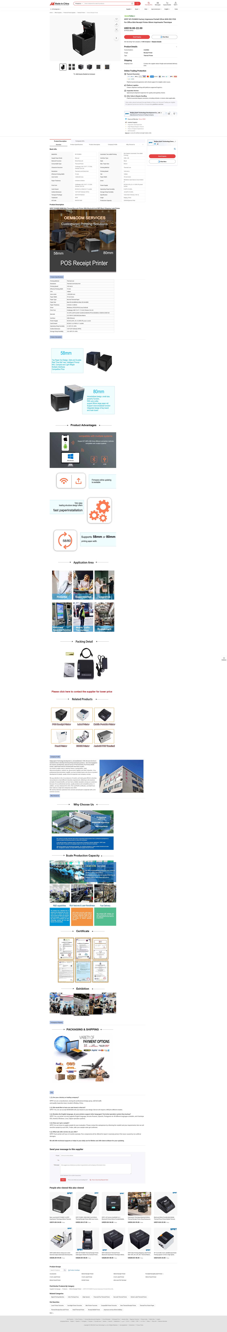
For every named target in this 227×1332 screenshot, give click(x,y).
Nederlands (117, 1321)
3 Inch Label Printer (87, 1277)
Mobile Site (152, 1319)
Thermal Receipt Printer (92, 12)
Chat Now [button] (166, 37)
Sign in (175, 4)
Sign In (127, 133)
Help (145, 9)
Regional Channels (134, 1319)
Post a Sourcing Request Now (99, 1180)
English (72, 1321)
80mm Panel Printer (55, 1280)
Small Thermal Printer (78, 1310)
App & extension (155, 9)
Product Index (144, 1319)
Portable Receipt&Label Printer (153, 1274)
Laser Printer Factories (57, 1305)
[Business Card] (175, 149)
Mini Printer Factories (91, 1305)
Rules (176, 9)
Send (63, 1180)
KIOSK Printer (85, 1280)
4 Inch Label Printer (119, 1277)
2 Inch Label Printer (55, 1277)
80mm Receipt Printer (87, 1274)
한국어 (127, 1321)
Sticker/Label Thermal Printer (139, 1297)
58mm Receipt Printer (119, 1274)
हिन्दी (137, 1321)
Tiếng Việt (154, 1321)
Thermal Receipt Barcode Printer (60, 1310)
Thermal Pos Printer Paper (147, 1305)
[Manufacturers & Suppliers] (59, 3)
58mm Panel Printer (150, 1277)
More (51, 1313)
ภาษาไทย (142, 1321)
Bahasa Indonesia (162, 1321)
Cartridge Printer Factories (74, 1305)
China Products (79, 1319)
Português (83, 1321)
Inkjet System (86, 1297)
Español (78, 1321)
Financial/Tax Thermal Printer (102, 1297)
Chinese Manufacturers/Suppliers (92, 1319)
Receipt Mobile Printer (94, 1310)
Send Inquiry (137, 37)
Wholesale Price (116, 1319)
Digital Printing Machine (57, 1297)
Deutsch (110, 1321)
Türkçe (148, 1321)
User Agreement (123, 1325)
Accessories (53, 1274)
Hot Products (70, 1319)
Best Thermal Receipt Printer (128, 1305)
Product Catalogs (75, 1270)
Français (90, 1321)
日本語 (133, 1321)
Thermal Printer (81, 12)
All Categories (56, 9)
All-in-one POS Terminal (120, 1280)
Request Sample (156, 41)
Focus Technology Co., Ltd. (101, 1325)
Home (51, 12)
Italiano (104, 1321)
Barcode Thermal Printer (120, 1297)
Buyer (136, 9)
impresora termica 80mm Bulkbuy (113, 1310)
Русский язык (97, 1321)
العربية (122, 1321)
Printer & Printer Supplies (69, 12)
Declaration (132, 1325)
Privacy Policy (139, 1325)
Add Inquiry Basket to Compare (85, 74)
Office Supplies (58, 12)
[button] (139, 144)
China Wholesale (106, 1319)
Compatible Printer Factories (109, 1305)
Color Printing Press (73, 1297)
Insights (158, 1319)
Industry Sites (125, 1319)
